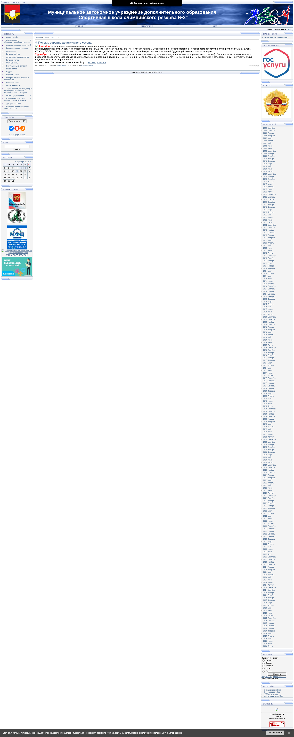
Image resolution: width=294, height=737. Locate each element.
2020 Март (267, 455)
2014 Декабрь (269, 294)
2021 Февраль (269, 478)
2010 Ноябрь (268, 176)
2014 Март (267, 271)
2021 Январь (268, 475)
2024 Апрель (268, 575)
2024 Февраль (269, 570)
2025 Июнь (268, 610)
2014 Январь (268, 266)
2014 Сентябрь (269, 286)
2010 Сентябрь (269, 174)
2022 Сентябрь (269, 526)
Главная (79, 26)
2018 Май (267, 399)
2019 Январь (268, 419)
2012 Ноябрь (268, 230)
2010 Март (267, 164)
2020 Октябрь (269, 467)
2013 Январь (268, 235)
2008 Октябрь (269, 128)
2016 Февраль (269, 330)
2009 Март (267, 138)
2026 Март (267, 633)
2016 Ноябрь (268, 353)
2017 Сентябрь (269, 378)
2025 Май (267, 608)
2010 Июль (268, 169)
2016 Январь (268, 327)
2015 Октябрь (269, 319)
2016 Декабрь (269, 355)
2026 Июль (268, 644)
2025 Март (267, 603)
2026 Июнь (268, 641)
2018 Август (268, 406)
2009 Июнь (268, 146)
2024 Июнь (268, 580)
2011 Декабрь (269, 202)
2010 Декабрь (269, 179)
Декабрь (53, 37)
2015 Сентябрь (269, 317)
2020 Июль (268, 460)
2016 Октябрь (269, 350)
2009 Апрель (268, 141)
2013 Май (267, 245)
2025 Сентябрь (269, 618)
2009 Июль (268, 148)
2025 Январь (268, 598)
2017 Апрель (268, 365)
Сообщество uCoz (272, 692)
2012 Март (267, 210)
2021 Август (268, 493)
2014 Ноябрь (268, 291)
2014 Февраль (269, 268)
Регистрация (147, 26)
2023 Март (267, 541)
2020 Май (267, 457)
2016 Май (267, 337)
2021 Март (267, 480)
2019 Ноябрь (268, 444)
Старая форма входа (17, 135)
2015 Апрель (268, 304)
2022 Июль (268, 521)
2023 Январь (268, 536)
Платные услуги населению (274, 37)
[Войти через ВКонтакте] (11, 128)
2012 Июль (268, 220)
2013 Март (267, 240)
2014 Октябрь (269, 289)
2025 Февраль (269, 600)
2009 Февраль (269, 136)
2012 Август (268, 222)
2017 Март (267, 363)
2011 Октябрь (269, 197)
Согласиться (275, 732)
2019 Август (268, 437)
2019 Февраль (269, 421)
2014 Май (267, 276)
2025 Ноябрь (268, 623)
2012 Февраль (269, 207)
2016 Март (267, 332)
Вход (215, 26)
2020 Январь (268, 450)
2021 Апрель (268, 483)
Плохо (268, 668)
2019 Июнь (268, 432)
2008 (46, 37)
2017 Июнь (268, 370)
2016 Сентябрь (269, 347)
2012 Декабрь (269, 233)
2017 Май (267, 368)
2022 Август (268, 524)
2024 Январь (268, 567)
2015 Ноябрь (268, 322)
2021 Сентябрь (269, 496)
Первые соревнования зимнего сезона (65, 42)
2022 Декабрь (269, 534)
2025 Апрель (268, 605)
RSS (289, 29)
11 (17, 171)
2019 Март (267, 424)
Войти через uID (17, 121)
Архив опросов (279, 677)
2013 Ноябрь (268, 261)
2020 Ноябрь (268, 470)
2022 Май (267, 516)
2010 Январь (268, 159)
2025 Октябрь (269, 621)
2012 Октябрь (269, 227)
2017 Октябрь (269, 381)
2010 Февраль (269, 161)
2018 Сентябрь (269, 409)
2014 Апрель (268, 273)
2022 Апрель (268, 513)
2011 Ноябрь (268, 199)
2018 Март (267, 393)
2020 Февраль (269, 452)
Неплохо (269, 666)
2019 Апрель (268, 427)
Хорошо (269, 663)
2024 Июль (268, 582)
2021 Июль (268, 490)
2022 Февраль (269, 508)
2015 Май (267, 307)
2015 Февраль (269, 299)
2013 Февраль (269, 238)
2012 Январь (268, 205)
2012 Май (267, 215)
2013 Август (268, 253)
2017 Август (268, 376)
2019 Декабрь (269, 447)
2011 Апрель (268, 187)
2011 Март (267, 184)
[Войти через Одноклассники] (22, 128)
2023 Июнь (268, 549)
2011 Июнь (267, 189)
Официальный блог (272, 690)
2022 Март (267, 511)
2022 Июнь (268, 518)
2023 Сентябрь (269, 557)
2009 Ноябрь (268, 153)
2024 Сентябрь (269, 587)
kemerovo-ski (61, 65)
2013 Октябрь (269, 258)
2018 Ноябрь (268, 414)
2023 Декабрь (269, 564)
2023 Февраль (269, 539)
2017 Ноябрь (268, 383)
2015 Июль (268, 312)
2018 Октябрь (269, 411)
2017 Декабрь (269, 386)
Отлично (269, 660)
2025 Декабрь (269, 626)
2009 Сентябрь (269, 151)
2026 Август (268, 646)
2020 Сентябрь (269, 465)
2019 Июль (268, 434)
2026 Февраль (269, 631)
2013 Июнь (268, 248)
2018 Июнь (268, 401)
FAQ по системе (271, 694)
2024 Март (267, 572)
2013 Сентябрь (269, 256)
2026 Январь (268, 628)
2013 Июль (268, 250)
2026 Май (267, 638)
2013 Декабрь (269, 263)
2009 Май (267, 143)
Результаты (267, 677)
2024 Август (268, 585)
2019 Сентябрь (269, 439)
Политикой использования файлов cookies (161, 733)
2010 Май (267, 166)
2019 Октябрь (269, 442)
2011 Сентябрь (269, 194)
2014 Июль (268, 281)
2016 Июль (268, 342)
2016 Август (268, 345)
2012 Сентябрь (269, 225)
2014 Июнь (268, 279)
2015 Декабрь (269, 324)
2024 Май (267, 577)
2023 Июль (268, 552)
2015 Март (267, 302)
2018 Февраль (269, 391)
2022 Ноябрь (268, 531)
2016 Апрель (268, 335)
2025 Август (268, 615)
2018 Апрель (268, 396)
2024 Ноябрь (268, 593)
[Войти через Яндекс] (17, 128)
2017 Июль (268, 373)
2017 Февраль (269, 360)
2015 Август (268, 314)
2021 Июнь (268, 488)
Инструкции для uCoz (273, 696)
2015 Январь (268, 296)
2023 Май (267, 547)
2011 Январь (268, 182)
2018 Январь (268, 388)
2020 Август (268, 462)
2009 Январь (268, 133)
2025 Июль (268, 613)
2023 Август (268, 554)
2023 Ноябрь (268, 562)
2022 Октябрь (269, 529)
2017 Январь (268, 358)
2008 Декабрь (269, 130)
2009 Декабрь (269, 156)
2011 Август (268, 192)
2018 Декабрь (269, 416)
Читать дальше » (97, 62)
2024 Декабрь (269, 595)
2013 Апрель (268, 243)
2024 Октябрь (269, 590)
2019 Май (267, 429)
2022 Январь (268, 506)
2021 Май (267, 485)
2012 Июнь (268, 217)
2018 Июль (268, 404)
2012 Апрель (268, 212)
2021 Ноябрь (268, 501)
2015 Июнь (268, 309)
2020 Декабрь (269, 473)
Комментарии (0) (87, 65)
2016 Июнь (268, 340)
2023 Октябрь (269, 559)
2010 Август (268, 171)
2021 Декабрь (269, 503)
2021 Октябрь (269, 498)
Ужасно (269, 671)
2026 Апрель (268, 636)
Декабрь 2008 (23, 162)
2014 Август (268, 284)
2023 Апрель (268, 544)
